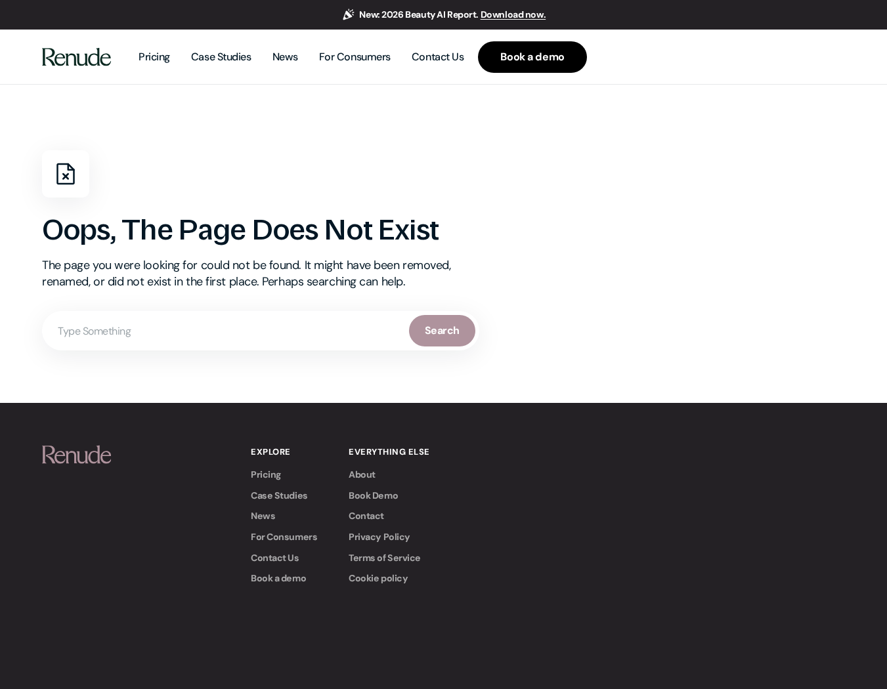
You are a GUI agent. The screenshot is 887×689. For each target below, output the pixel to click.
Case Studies (279, 495)
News (263, 516)
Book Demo (373, 495)
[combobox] (260, 330)
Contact (366, 516)
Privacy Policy (379, 537)
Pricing (266, 474)
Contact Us (275, 558)
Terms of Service (385, 558)
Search (442, 330)
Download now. (513, 14)
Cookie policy (378, 578)
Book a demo (278, 578)
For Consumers (284, 537)
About (362, 474)
